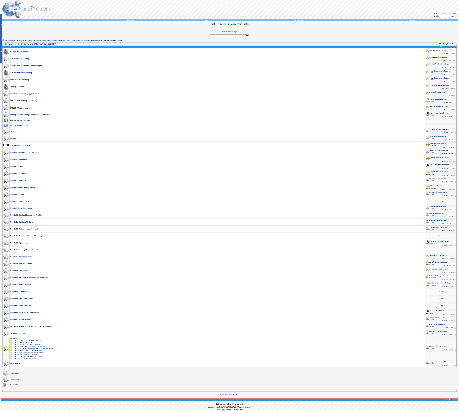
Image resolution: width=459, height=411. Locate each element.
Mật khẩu (436, 16)
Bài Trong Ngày (299, 20)
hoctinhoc (431, 52)
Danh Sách (130, 20)
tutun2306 (431, 73)
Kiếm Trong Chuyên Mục (447, 44)
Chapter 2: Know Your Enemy (23, 342)
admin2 (430, 87)
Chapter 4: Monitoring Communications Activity (29, 346)
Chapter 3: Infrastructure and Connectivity (27, 344)
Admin (430, 66)
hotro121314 (432, 146)
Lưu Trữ (445, 399)
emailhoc (431, 243)
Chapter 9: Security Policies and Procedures (28, 356)
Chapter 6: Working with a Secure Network (27, 350)
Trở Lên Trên (453, 399)
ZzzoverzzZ (432, 101)
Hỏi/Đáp (41, 20)
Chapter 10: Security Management (24, 358)
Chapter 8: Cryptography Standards (25, 354)
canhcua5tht (432, 277)
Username (436, 13)
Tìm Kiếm (412, 20)
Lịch (206, 20)
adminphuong (432, 285)
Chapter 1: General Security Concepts (26, 340)
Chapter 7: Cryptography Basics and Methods (28, 352)
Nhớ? (454, 14)
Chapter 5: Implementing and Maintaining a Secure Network (33, 348)
